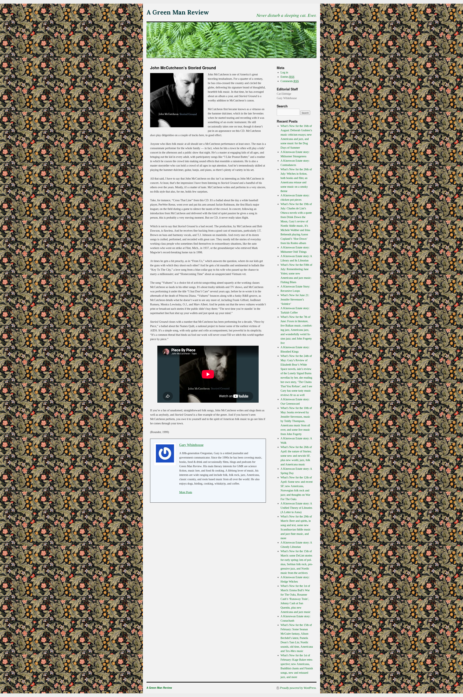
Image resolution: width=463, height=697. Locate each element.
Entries (287, 76)
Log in (284, 72)
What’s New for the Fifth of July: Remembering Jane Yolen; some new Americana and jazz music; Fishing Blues (296, 273)
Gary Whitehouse (191, 445)
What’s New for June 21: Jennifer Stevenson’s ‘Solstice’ (295, 299)
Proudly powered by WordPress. (298, 688)
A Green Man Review (177, 12)
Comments (290, 81)
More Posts (185, 492)
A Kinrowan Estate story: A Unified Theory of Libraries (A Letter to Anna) (296, 508)
